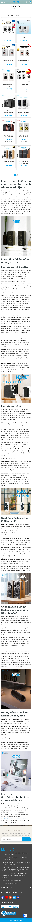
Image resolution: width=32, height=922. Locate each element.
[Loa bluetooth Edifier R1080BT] (23, 126)
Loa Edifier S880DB (8, 161)
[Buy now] (15, 100)
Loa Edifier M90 (8, 36)
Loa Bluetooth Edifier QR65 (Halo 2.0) (23, 111)
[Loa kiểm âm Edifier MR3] (23, 51)
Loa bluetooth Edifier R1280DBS (24, 162)
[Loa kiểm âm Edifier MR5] (8, 51)
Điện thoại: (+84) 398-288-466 (11, 880)
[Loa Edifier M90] (8, 27)
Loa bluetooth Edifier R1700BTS (8, 136)
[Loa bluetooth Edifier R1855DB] (8, 102)
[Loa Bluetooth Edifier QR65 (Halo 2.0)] (23, 102)
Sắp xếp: (10, 15)
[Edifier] (16, 2)
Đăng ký (26, 839)
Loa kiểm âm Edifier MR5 (8, 61)
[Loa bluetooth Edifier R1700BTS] (8, 126)
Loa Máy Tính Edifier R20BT (23, 36)
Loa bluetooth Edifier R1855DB (8, 111)
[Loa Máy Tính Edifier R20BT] (23, 27)
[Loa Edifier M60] (23, 76)
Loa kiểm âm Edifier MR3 (23, 61)
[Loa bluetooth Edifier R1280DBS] (23, 152)
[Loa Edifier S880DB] (8, 152)
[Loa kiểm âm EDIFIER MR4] (8, 76)
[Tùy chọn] (15, 25)
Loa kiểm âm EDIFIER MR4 (8, 85)
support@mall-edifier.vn (10, 883)
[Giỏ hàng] (30, 2)
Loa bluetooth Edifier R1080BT (23, 136)
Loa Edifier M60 (23, 84)
